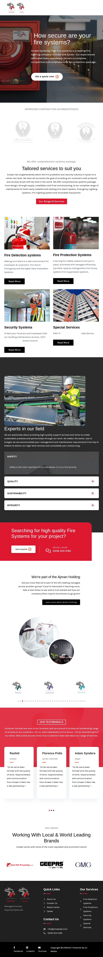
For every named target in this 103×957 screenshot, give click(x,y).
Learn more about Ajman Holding (61, 602)
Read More (14, 281)
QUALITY (12, 481)
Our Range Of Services (51, 201)
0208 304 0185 (62, 550)
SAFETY (12, 456)
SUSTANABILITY (16, 493)
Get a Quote (21, 549)
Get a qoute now (45, 76)
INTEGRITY (13, 505)
